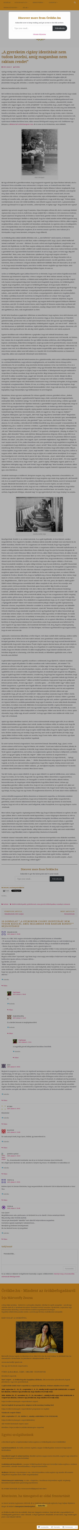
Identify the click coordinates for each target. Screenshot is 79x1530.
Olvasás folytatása (39, 34)
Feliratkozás (60, 28)
